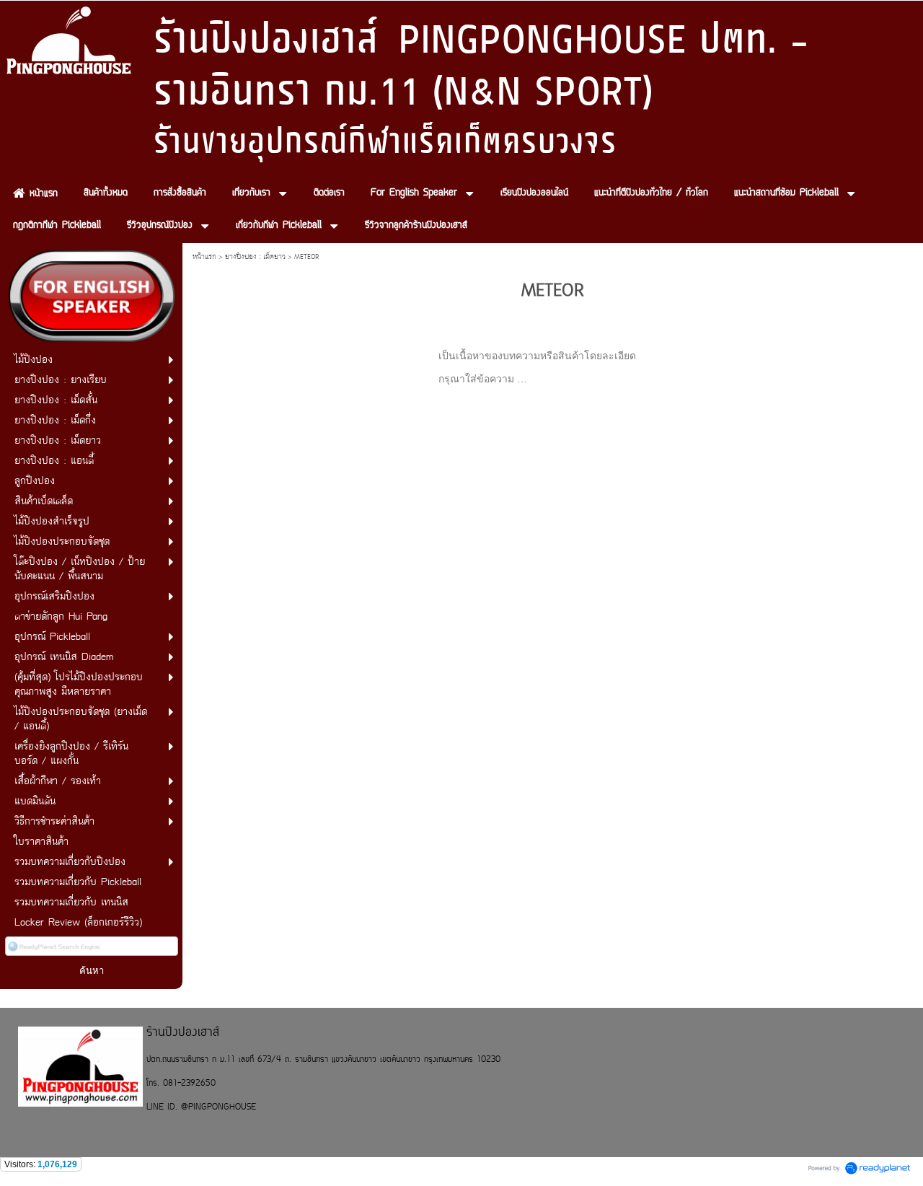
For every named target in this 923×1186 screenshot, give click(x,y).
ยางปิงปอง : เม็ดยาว (255, 257)
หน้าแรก (204, 257)
